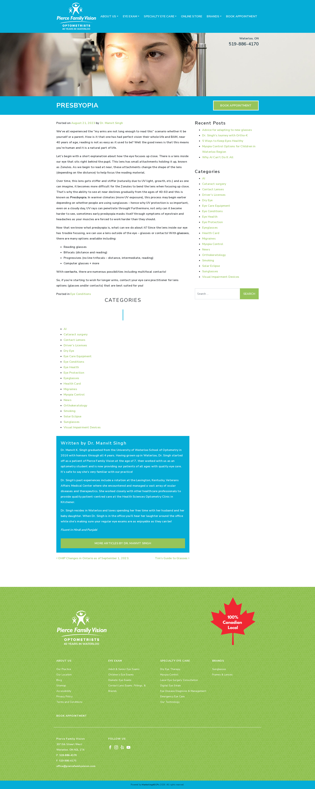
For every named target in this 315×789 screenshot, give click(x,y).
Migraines (70, 389)
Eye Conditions (80, 294)
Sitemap (61, 685)
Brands (213, 16)
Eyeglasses (71, 378)
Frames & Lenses (222, 674)
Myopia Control (74, 395)
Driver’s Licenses (75, 345)
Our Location (64, 674)
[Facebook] (110, 747)
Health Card (72, 384)
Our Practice (63, 669)
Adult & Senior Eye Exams (123, 669)
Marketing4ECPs (150, 784)
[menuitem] (109, 16)
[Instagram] (116, 747)
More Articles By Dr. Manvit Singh (123, 543)
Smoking (69, 411)
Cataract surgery (76, 334)
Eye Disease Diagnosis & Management (183, 691)
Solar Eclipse (72, 416)
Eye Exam (130, 16)
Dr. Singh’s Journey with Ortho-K (225, 135)
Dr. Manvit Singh (111, 123)
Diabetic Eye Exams (120, 680)
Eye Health (71, 367)
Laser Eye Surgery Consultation (179, 680)
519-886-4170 (244, 44)
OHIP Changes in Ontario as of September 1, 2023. (93, 558)
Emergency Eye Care (172, 696)
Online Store (191, 16)
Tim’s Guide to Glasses (171, 558)
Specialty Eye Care (159, 16)
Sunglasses (71, 422)
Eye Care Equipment (78, 356)
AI (65, 329)
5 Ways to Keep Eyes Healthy (222, 141)
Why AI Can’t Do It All (217, 157)
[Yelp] (122, 747)
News (67, 400)
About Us (108, 16)
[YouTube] (128, 747)
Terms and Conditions (69, 702)
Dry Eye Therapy (170, 669)
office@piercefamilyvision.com (75, 766)
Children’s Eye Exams (121, 674)
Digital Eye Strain (170, 685)
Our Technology (170, 702)
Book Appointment (241, 16)
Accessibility (63, 691)
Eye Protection (74, 373)
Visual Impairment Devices (82, 427)
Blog (59, 680)
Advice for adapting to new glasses (227, 130)
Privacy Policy (64, 696)
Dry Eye (69, 351)
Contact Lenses (74, 340)
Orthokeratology (75, 406)
